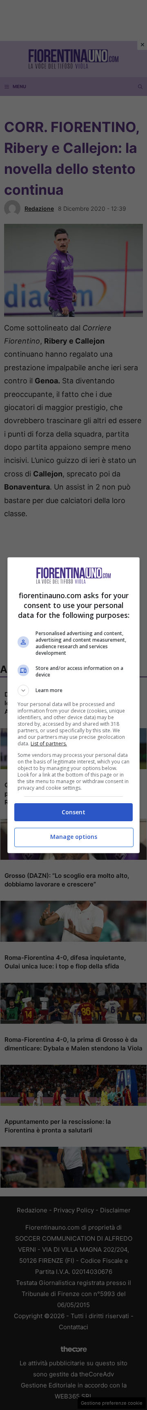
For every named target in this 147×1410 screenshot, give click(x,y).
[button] (73, 690)
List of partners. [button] (49, 743)
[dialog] (73, 705)
